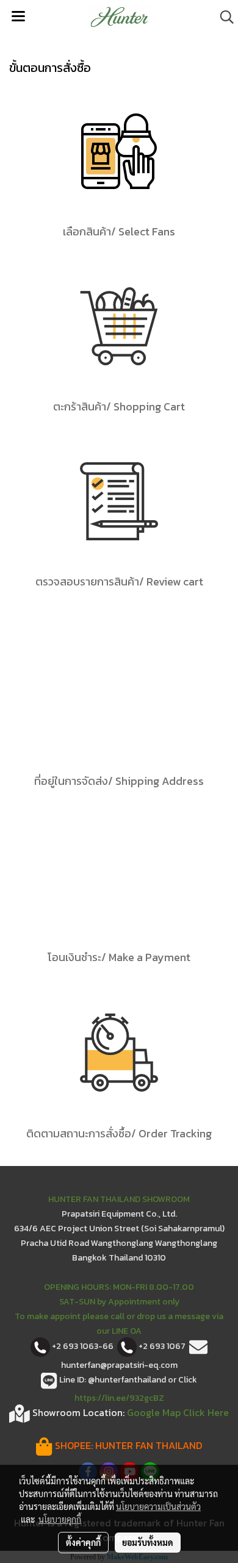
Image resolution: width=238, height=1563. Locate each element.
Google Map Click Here (178, 1412)
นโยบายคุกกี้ (59, 1519)
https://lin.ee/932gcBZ (119, 1398)
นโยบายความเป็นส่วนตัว (158, 1506)
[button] (223, 17)
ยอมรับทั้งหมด (147, 1542)
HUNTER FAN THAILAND (148, 1445)
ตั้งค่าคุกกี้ (83, 1542)
